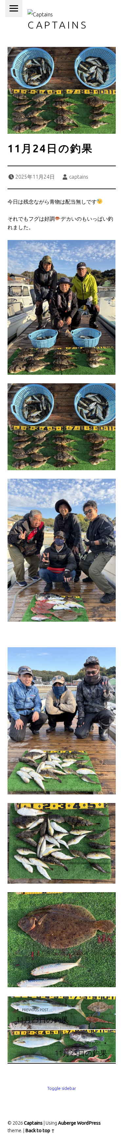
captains (78, 177)
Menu (13, 8)
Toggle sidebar (61, 1088)
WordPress (89, 1123)
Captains (58, 24)
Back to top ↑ (40, 1130)
